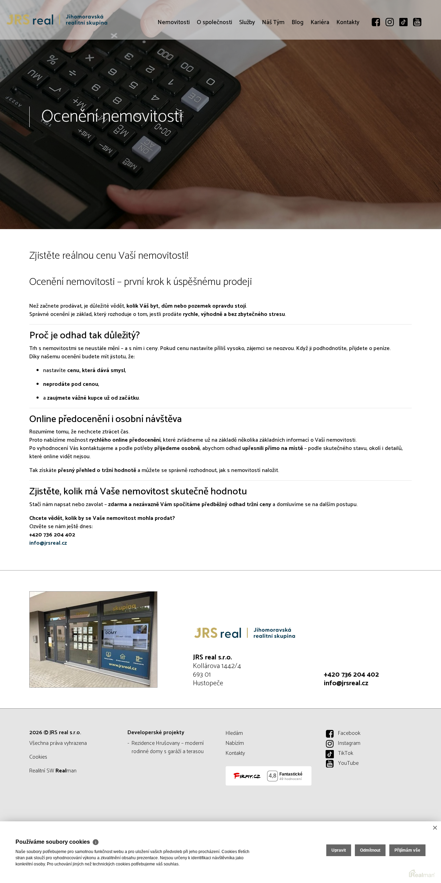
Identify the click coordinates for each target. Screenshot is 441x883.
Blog (297, 62)
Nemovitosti (173, 62)
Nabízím (235, 743)
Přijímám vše (407, 850)
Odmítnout (370, 850)
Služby (247, 62)
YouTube (348, 763)
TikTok (345, 753)
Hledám (234, 733)
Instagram (349, 743)
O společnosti (214, 62)
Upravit (338, 850)
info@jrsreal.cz (346, 683)
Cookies (38, 757)
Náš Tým (273, 62)
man (65, 771)
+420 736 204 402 (351, 674)
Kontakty (347, 62)
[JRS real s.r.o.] (57, 19)
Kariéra (319, 62)
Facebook (349, 733)
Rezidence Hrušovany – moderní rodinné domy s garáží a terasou (168, 747)
